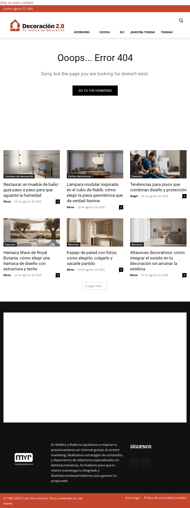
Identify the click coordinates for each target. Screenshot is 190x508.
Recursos (73, 244)
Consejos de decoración (19, 176)
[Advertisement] (95, 367)
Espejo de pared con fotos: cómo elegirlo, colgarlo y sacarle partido (92, 258)
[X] (184, 9)
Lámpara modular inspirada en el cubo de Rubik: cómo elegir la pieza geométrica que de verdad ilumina (95, 192)
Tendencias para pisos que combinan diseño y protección (158, 187)
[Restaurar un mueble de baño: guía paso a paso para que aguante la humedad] (31, 164)
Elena (7, 201)
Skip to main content (16, 2)
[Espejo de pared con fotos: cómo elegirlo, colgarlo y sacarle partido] (95, 232)
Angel (134, 196)
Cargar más (93, 286)
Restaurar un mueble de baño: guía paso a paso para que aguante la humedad (31, 190)
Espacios (137, 176)
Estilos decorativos (79, 176)
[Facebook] (177, 9)
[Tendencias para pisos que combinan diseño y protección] (158, 164)
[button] (181, 20)
